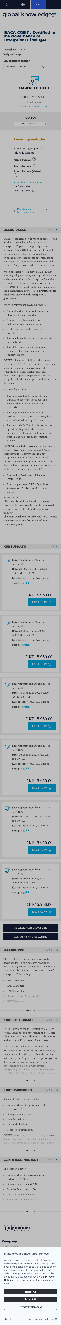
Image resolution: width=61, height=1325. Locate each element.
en (9, 1319)
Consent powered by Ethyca (40, 1319)
